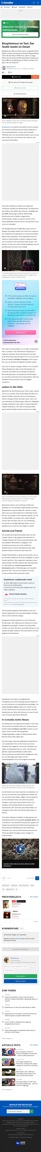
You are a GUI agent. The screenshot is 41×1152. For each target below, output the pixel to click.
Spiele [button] (8, 7)
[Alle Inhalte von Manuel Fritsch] (4, 68)
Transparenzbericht (23, 1126)
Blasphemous (6, 127)
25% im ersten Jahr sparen (20, 34)
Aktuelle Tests (11, 1045)
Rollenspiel (14, 885)
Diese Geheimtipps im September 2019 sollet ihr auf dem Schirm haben (20, 1031)
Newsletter (26, 1122)
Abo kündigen (34, 1120)
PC (16, 889)
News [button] (15, 7)
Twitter (9, 1134)
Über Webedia (26, 1120)
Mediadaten (18, 1124)
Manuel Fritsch (11, 67)
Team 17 (26, 966)
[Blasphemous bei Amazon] (7, 914)
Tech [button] (31, 7)
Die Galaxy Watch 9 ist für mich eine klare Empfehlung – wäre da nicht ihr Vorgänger (26, 1084)
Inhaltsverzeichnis (21, 94)
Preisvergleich (11, 896)
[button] (33, 2)
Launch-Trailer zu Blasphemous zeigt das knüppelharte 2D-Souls (18, 1023)
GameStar (7, 1130)
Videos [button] (23, 7)
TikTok (25, 1134)
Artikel (32, 885)
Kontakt (32, 1122)
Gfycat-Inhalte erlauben (18, 594)
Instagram (20, 1134)
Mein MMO (19, 1130)
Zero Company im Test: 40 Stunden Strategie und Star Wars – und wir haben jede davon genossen (26, 1054)
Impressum (5, 1120)
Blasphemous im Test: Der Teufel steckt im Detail (20, 1007)
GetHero (25, 1130)
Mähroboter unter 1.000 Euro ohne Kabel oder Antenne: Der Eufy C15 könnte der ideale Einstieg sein (26, 1074)
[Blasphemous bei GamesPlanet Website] (7, 904)
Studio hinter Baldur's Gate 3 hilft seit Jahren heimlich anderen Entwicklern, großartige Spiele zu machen (21, 999)
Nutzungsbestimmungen (8, 1124)
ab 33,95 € (15, 916)
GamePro (13, 1130)
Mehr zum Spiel (20, 981)
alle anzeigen (34, 897)
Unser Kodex (19, 1120)
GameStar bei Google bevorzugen (22, 82)
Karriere (21, 1122)
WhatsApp (30, 1134)
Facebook (14, 1134)
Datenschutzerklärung (19, 604)
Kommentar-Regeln (19, 938)
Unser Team (12, 1120)
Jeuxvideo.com (32, 1130)
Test (3, 889)
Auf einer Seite (21, 88)
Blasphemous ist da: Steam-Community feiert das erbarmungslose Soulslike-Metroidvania (21, 1015)
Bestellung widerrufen (12, 1122)
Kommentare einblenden (20, 949)
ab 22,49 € (15, 906)
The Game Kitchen (9, 970)
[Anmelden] (31, 1111)
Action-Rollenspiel (24, 885)
